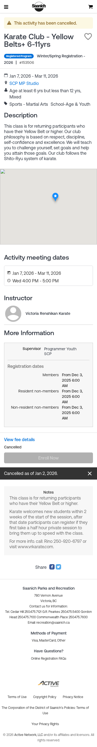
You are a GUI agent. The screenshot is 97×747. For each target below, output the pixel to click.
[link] (24, 83)
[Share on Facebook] (52, 568)
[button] (88, 36)
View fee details (19, 439)
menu (6, 6)
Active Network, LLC (29, 735)
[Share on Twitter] (58, 568)
